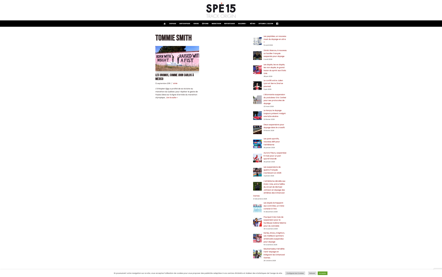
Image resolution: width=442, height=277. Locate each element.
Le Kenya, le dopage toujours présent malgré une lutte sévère (275, 113)
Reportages (229, 24)
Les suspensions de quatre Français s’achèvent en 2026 (272, 170)
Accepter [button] (322, 273)
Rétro (252, 24)
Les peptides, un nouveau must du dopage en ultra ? (275, 39)
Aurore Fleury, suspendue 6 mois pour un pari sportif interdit (275, 156)
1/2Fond (205, 24)
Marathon (216, 24)
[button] (246, 23)
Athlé (175, 83)
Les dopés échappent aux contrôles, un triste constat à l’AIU (274, 206)
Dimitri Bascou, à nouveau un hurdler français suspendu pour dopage (275, 53)
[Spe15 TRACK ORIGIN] (221, 10)
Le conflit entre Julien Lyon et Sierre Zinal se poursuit (273, 83)
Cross (196, 24)
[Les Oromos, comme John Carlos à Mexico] (177, 58)
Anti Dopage (184, 24)
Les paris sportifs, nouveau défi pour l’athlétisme (272, 141)
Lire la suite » (171, 97)
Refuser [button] (312, 273)
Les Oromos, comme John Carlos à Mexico (174, 77)
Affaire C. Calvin (266, 24)
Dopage (172, 24)
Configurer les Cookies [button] (295, 273)
